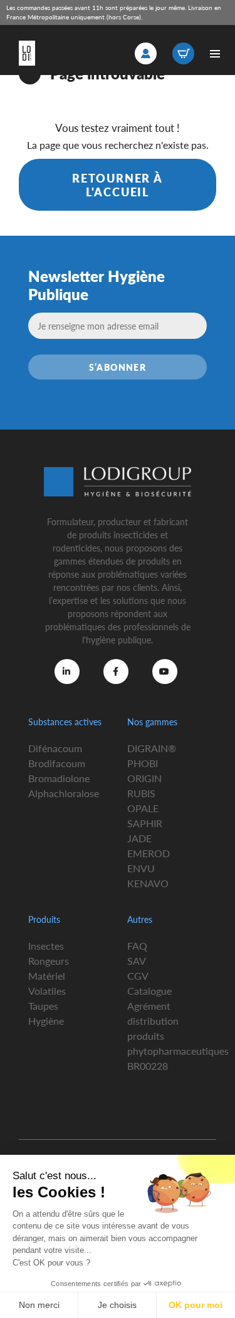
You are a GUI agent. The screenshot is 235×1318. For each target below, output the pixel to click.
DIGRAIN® (151, 748)
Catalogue (149, 990)
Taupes (43, 1006)
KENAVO (148, 883)
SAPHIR (144, 823)
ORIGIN (144, 778)
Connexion (146, 53)
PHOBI (142, 763)
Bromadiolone (59, 778)
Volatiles (47, 990)
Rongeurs (48, 960)
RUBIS (141, 793)
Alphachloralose (63, 793)
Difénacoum (55, 748)
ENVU (141, 868)
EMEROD (148, 853)
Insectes (46, 945)
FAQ (137, 945)
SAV (136, 960)
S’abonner (118, 367)
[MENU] (215, 53)
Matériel (46, 975)
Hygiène (46, 1021)
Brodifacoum (56, 763)
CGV (138, 975)
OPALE (143, 808)
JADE (139, 838)
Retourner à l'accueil (117, 184)
